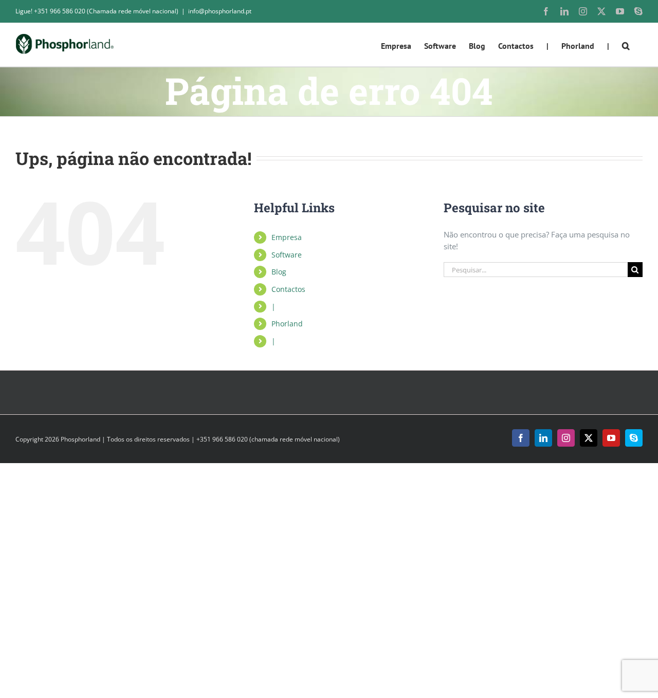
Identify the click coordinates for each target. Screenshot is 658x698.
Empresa (286, 237)
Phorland (287, 323)
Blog (278, 272)
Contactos (288, 289)
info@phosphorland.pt (219, 11)
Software (286, 255)
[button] (626, 44)
